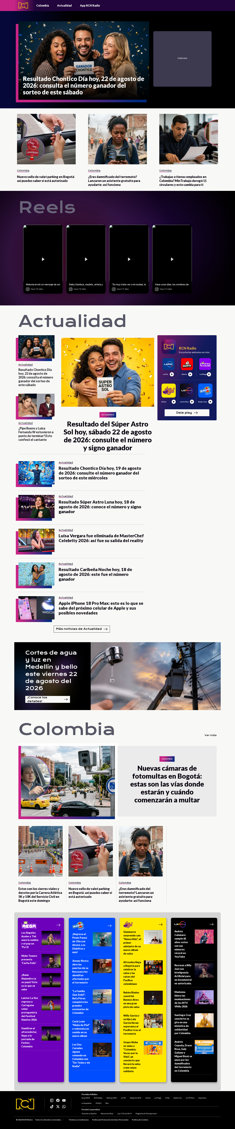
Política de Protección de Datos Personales (110, 1120)
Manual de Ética (107, 1113)
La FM (123, 1098)
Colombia (42, 5)
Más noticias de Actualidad (79, 628)
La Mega (157, 1098)
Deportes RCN (135, 1098)
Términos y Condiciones (79, 1120)
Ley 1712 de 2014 (124, 1113)
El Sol (167, 1098)
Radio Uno (178, 1098)
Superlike (202, 1098)
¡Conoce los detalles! (37, 699)
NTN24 (98, 1103)
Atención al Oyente (89, 1113)
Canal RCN (86, 1098)
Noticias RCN (111, 1098)
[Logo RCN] (25, 1104)
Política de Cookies (140, 1120)
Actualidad (64, 5)
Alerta (147, 1098)
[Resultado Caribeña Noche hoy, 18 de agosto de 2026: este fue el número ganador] (36, 574)
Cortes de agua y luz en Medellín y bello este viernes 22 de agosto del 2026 (51, 670)
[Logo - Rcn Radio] (23, 5)
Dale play (184, 412)
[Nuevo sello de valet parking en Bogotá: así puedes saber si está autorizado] (46, 139)
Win (107, 1103)
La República (87, 1103)
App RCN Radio (90, 5)
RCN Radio (98, 1098)
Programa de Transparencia (146, 1113)
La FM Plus (190, 1098)
